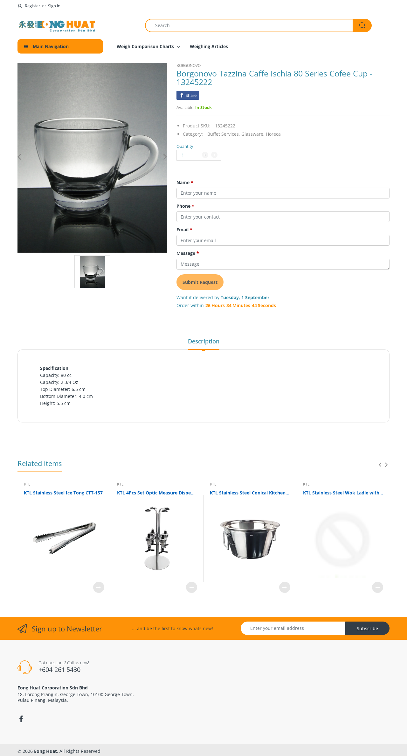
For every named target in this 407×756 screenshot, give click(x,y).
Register (32, 6)
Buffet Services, (223, 134)
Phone (185, 206)
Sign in (54, 6)
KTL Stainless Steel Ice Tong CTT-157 (63, 493)
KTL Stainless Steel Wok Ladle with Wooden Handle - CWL (343, 493)
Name (184, 182)
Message (187, 253)
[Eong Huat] (57, 25)
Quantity (184, 146)
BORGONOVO (188, 65)
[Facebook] (20, 719)
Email (184, 230)
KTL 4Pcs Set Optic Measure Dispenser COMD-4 (157, 493)
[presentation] (380, 464)
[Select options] (98, 587)
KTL (27, 484)
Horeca (273, 134)
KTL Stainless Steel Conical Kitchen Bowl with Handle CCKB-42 (250, 493)
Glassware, (253, 134)
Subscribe (367, 628)
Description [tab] (203, 341)
